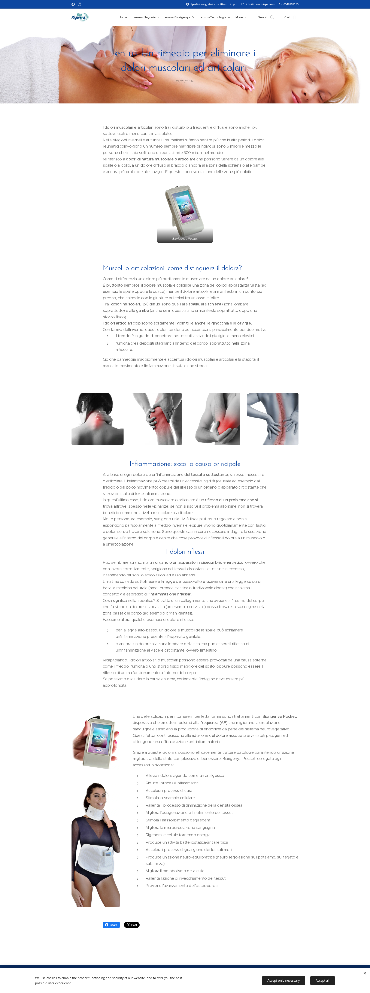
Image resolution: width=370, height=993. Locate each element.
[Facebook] (73, 4)
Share (114, 925)
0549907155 (290, 4)
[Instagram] (79, 4)
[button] (266, 17)
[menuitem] (124, 17)
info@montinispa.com (260, 4)
